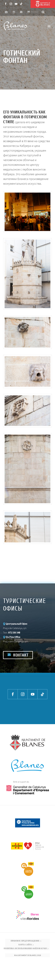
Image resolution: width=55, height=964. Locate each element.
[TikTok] (21, 4)
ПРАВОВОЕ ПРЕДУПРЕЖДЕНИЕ (25, 941)
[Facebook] (5, 4)
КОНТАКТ (20, 655)
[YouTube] (16, 4)
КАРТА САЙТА (25, 945)
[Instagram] (10, 4)
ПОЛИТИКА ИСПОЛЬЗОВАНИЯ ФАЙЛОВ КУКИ (25, 949)
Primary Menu (49, 26)
